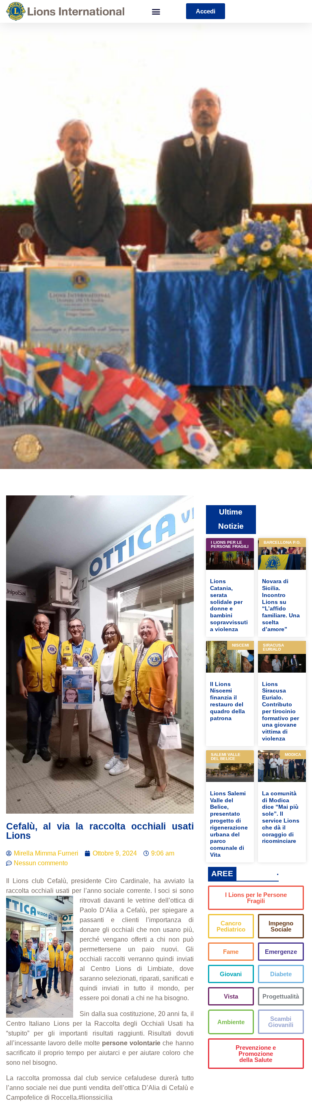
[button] (155, 11)
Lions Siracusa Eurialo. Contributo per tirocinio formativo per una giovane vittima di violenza (280, 711)
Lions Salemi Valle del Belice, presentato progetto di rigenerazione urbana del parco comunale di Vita (229, 824)
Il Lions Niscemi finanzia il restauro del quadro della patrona (227, 701)
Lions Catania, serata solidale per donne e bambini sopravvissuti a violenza (229, 605)
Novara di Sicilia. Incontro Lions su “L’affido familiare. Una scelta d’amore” (281, 605)
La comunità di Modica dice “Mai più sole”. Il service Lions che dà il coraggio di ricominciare (280, 817)
